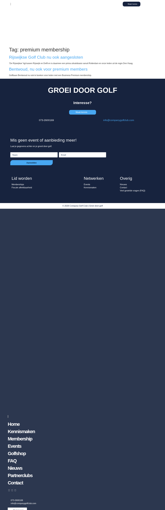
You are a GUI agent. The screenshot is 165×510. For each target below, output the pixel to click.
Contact (15, 482)
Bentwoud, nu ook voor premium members (48, 69)
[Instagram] (12, 490)
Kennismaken (21, 431)
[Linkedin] (9, 490)
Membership (20, 438)
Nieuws (15, 468)
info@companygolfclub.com (118, 120)
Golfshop (17, 453)
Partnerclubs (20, 475)
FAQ (12, 460)
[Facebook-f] (15, 490)
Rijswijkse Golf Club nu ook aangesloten (46, 57)
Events (14, 446)
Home (14, 424)
